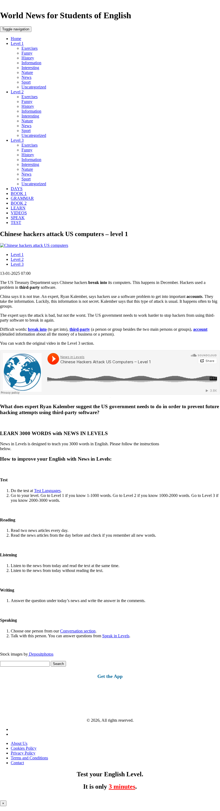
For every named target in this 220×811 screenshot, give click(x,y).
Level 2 (17, 92)
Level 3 (17, 140)
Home (16, 38)
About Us (19, 743)
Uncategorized (33, 87)
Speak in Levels (115, 636)
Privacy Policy (23, 753)
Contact (17, 762)
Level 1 (17, 43)
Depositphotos (40, 654)
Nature (27, 72)
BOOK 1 (19, 193)
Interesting (30, 67)
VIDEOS (19, 213)
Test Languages (47, 490)
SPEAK (18, 217)
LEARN (18, 208)
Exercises (29, 48)
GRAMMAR (22, 198)
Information (31, 63)
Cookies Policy (23, 748)
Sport (26, 82)
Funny (26, 53)
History (27, 58)
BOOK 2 (19, 203)
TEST (16, 222)
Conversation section (78, 631)
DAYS (17, 188)
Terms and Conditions (29, 758)
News (26, 77)
